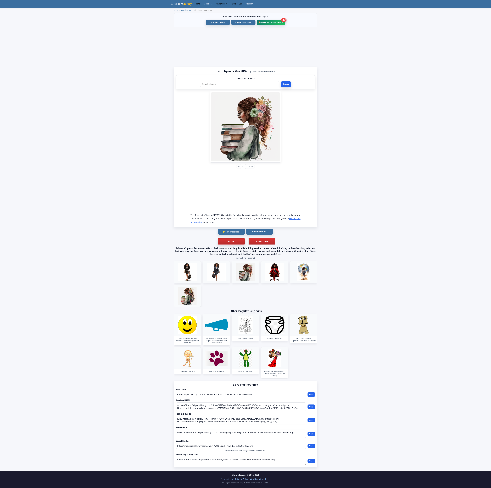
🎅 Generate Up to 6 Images (272, 22)
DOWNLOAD (262, 241)
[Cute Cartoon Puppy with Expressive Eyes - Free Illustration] (303, 325)
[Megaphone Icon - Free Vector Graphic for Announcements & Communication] (216, 325)
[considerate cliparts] (245, 358)
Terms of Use (236, 4)
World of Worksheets (260, 479)
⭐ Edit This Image (231, 231)
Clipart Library (239, 475)
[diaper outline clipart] (274, 325)
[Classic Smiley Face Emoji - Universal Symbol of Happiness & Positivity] (187, 325)
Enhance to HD (259, 231)
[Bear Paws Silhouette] (216, 358)
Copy (311, 394)
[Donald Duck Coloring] (245, 325)
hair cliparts (186, 10)
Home (197, 4)
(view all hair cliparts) (245, 258)
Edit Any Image (218, 22)
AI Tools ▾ (208, 4)
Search (286, 84)
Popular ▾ (250, 4)
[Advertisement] (245, 47)
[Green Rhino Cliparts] (187, 358)
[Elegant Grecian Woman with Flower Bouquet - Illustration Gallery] (274, 358)
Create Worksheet (243, 22)
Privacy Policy (221, 4)
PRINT (231, 241)
